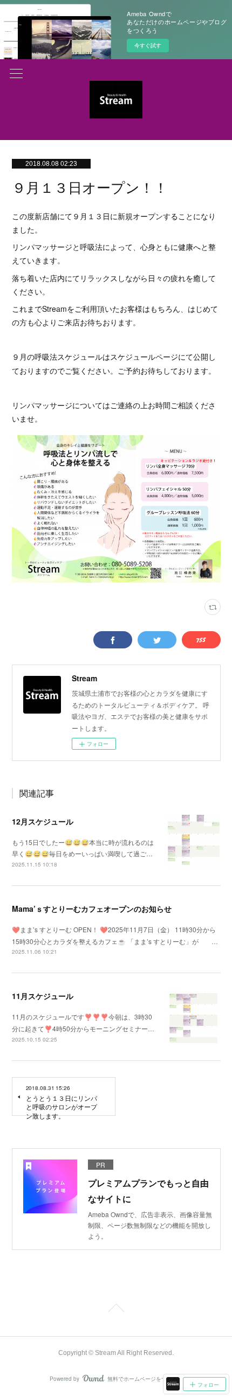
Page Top (116, 1310)
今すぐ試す (147, 45)
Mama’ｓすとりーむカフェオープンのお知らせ (92, 908)
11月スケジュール (42, 995)
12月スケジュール (42, 821)
